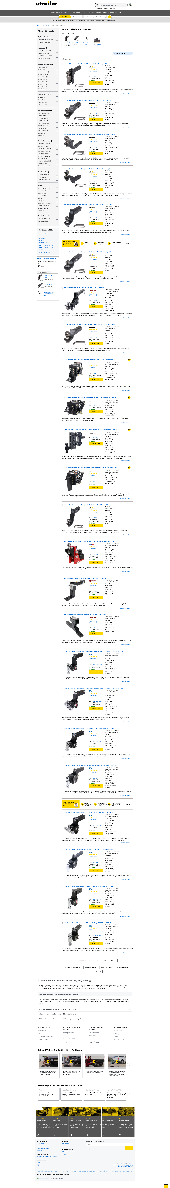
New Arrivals (115, 12)
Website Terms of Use (125, 1171)
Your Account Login (45, 252)
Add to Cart (96, 83)
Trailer (72, 12)
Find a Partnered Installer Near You (47, 1156)
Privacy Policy (43, 242)
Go (109, 17)
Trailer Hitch (44, 1027)
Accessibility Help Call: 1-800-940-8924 (48, 1171)
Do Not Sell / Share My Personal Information (82, 1171)
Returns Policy (41, 1146)
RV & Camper (89, 12)
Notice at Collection (102, 1171)
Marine (98, 12)
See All (128, 243)
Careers (64, 1146)
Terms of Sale (114, 1171)
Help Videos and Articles (69, 1152)
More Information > (125, 94)
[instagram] (127, 1165)
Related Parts (120, 1027)
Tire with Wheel (94, 1033)
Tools (116, 1037)
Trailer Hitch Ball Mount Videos (46, 248)
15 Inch (91, 1039)
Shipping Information (43, 1148)
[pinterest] (122, 1165)
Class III (40, 1034)
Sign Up (39, 1165)
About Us (41, 240)
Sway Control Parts (120, 1040)
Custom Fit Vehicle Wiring (71, 1028)
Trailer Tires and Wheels (96, 1028)
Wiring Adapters (68, 1033)
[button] (128, 1065)
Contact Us (42, 236)
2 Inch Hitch (42, 1031)
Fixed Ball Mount (77, 43)
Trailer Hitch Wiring (69, 1039)
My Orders (114, 9)
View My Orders (41, 1143)
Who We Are (65, 1143)
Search (64, 1154)
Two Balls (98, 971)
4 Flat (65, 1042)
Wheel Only (92, 1036)
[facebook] (118, 1165)
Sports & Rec (61, 12)
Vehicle (79, 12)
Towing (52, 12)
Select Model (99, 17)
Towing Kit (117, 1034)
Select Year (76, 17)
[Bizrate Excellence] (43, 1178)
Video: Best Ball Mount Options (97, 45)
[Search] (97, 5)
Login (38, 1162)
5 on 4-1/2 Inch (94, 1042)
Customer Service (101, 9)
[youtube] (131, 1165)
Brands (106, 12)
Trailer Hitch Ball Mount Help (47, 245)
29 (105, 960)
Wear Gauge (118, 1031)
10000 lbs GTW (43, 1040)
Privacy (87, 1149)
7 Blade (65, 1036)
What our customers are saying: (46, 258)
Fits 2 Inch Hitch (107, 967)
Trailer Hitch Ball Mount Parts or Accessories (87, 44)
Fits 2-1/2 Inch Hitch (123, 967)
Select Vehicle (65, 17)
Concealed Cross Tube (45, 1037)
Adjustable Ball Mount (67, 43)
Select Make (87, 17)
